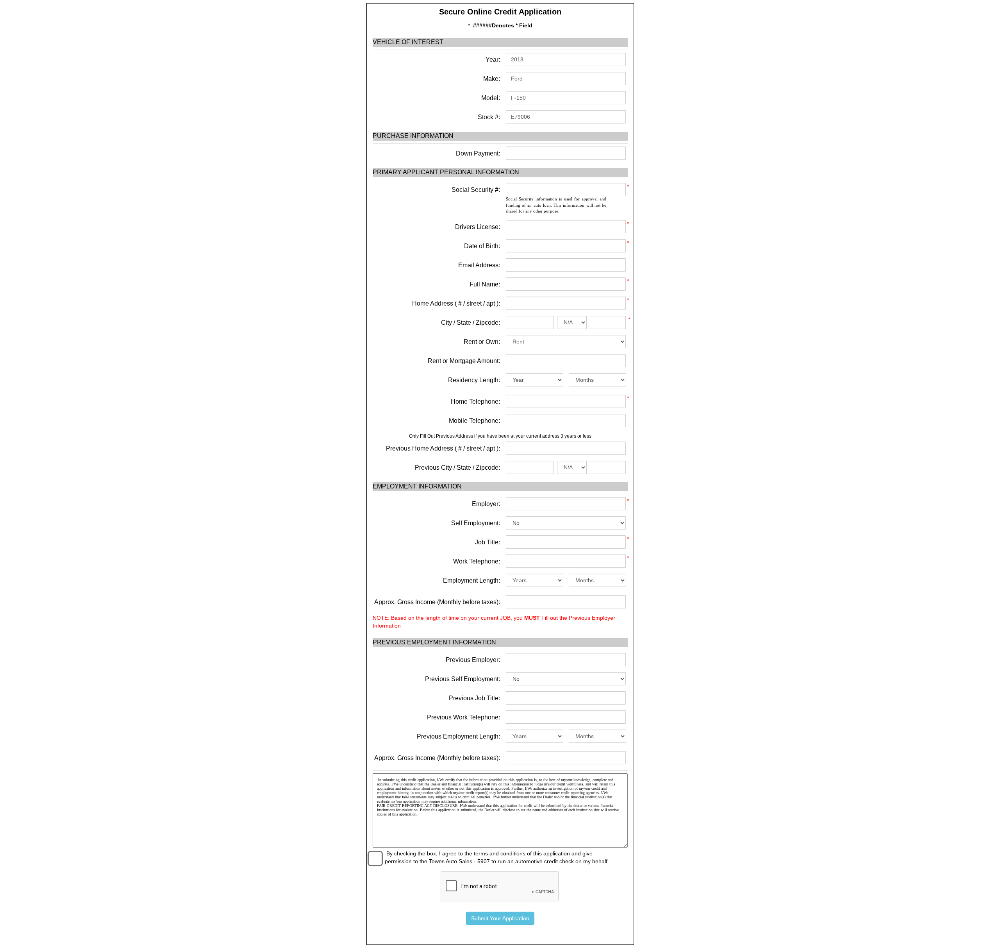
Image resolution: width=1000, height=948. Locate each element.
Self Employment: (475, 523)
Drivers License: (477, 227)
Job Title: (487, 542)
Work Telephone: (476, 561)
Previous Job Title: (474, 698)
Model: (490, 98)
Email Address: (479, 265)
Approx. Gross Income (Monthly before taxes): (437, 602)
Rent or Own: (482, 341)
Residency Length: (474, 380)
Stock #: (488, 117)
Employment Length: (471, 580)
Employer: (486, 504)
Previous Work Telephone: (463, 717)
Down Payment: (477, 153)
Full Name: (485, 284)
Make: (491, 78)
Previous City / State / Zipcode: (457, 467)
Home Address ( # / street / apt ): (456, 303)
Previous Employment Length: (458, 736)
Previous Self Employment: (462, 679)
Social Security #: (476, 189)
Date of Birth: (482, 246)
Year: (492, 59)
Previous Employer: (473, 659)
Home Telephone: (475, 401)
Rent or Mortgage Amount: (464, 361)
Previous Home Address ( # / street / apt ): (443, 448)
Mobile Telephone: (474, 420)
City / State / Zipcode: (470, 322)
